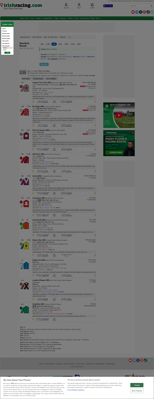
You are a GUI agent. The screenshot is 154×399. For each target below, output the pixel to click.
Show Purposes (137, 391)
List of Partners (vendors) (76, 390)
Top (8, 53)
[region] (77, 388)
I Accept (137, 385)
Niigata (4, 49)
